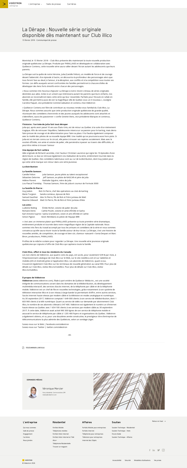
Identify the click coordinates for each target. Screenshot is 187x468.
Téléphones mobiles (60, 431)
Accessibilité (116, 460)
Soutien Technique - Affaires (122, 437)
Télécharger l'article (35, 347)
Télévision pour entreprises (92, 437)
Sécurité (128, 460)
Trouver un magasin (60, 447)
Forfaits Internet (88, 431)
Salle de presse (53, 4)
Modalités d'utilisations (142, 460)
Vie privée (157, 460)
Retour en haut (157, 421)
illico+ (55, 440)
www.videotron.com (43, 280)
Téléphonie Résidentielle (62, 443)
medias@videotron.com (50, 395)
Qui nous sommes (29, 428)
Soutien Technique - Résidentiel (123, 428)
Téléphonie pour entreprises (92, 434)
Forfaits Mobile (58, 428)
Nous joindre (27, 440)
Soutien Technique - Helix (121, 431)
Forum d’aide (116, 434)
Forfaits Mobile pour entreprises (94, 428)
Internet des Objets (89, 440)
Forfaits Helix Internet (61, 434)
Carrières (71, 4)
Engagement (27, 434)
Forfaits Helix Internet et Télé (63, 437)
